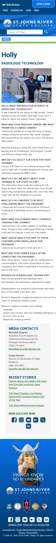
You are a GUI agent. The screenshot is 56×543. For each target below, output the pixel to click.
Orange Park (15, 525)
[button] (43, 4)
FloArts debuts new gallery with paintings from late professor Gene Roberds (28, 384)
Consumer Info (8, 530)
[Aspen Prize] (9, 506)
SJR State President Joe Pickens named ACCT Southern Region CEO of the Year (27, 396)
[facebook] (13, 419)
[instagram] (20, 419)
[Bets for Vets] (35, 506)
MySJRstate (13, 4)
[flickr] (35, 419)
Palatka (28, 525)
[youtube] (28, 419)
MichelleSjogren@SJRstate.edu (24, 349)
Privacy (22, 533)
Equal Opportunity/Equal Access (31, 530)
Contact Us (17, 10)
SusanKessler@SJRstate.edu (23, 369)
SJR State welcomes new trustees (26, 405)
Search (40, 32)
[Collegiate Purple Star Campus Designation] (26, 506)
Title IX (49, 530)
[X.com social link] (42, 419)
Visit (5, 10)
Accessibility (32, 533)
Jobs (28, 10)
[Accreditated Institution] (17, 506)
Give (36, 10)
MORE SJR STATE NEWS (22, 413)
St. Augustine (41, 525)
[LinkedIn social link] (28, 426)
